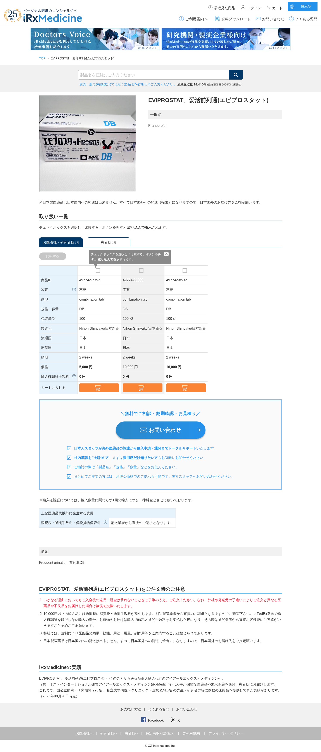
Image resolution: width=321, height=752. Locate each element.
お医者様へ (85, 733)
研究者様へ (109, 733)
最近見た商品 (224, 8)
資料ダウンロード (236, 19)
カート (277, 8)
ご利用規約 (191, 733)
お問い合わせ (273, 19)
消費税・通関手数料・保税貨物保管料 (70, 523)
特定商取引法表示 (160, 733)
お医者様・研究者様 (61, 242)
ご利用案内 (194, 19)
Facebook (156, 720)
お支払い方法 (130, 709)
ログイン (254, 8)
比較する (52, 256)
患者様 (108, 242)
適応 (45, 551)
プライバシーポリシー (226, 733)
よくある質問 (306, 19)
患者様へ (132, 733)
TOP (42, 58)
